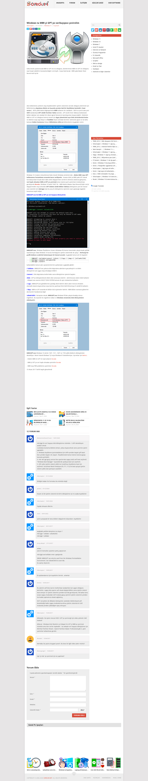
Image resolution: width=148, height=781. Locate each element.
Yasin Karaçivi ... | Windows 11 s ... (104, 149)
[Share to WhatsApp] (39, 29)
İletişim (83, 3)
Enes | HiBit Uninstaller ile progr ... (104, 174)
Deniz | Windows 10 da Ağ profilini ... (105, 163)
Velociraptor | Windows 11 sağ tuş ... (104, 144)
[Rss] (115, 30)
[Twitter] (92, 30)
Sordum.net (48, 778)
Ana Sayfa (87, 778)
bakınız (84, 355)
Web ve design (97, 63)
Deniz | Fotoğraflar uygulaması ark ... (105, 165)
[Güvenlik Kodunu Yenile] (82, 710)
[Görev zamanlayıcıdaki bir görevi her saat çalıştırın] (34, 763)
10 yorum (36, 424)
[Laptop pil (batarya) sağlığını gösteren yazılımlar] (82, 763)
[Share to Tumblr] (33, 29)
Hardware (96, 69)
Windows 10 (96, 41)
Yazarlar (96, 778)
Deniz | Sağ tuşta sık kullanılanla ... (104, 171)
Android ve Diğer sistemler (101, 71)
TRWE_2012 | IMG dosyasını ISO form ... (106, 141)
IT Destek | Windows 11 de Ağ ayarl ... (105, 160)
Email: (32, 699)
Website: (32, 704)
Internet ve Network (99, 50)
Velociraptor (30, 25)
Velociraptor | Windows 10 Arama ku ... (105, 176)
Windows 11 (47, 25)
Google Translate (98, 186)
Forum (72, 3)
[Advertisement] (74, 15)
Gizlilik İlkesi (97, 3)
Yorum (32, 677)
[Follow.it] (119, 30)
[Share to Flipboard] (30, 29)
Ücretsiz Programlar (99, 52)
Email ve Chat (97, 66)
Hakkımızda (106, 778)
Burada (37, 184)
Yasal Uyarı (117, 778)
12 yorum (56, 25)
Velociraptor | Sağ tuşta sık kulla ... (104, 168)
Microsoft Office (98, 58)
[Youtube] (96, 30)
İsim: (32, 694)
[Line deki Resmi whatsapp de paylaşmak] (98, 763)
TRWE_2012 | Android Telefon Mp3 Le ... (106, 146)
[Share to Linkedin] (36, 29)
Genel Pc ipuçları (98, 47)
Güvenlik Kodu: (35, 710)
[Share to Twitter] (28, 29)
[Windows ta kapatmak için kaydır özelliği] (66, 763)
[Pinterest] (104, 30)
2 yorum (36, 416)
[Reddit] (100, 30)
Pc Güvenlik (96, 55)
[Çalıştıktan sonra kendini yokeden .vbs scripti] (50, 763)
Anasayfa (60, 3)
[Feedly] (111, 30)
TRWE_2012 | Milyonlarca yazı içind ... (105, 157)
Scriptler (95, 61)
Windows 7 (96, 44)
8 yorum (68, 416)
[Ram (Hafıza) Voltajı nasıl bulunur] (114, 763)
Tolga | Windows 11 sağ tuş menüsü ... (105, 155)
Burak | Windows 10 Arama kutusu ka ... (106, 179)
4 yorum (68, 424)
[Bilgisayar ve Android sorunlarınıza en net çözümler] (38, 3)
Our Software (114, 3)
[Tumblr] (108, 30)
